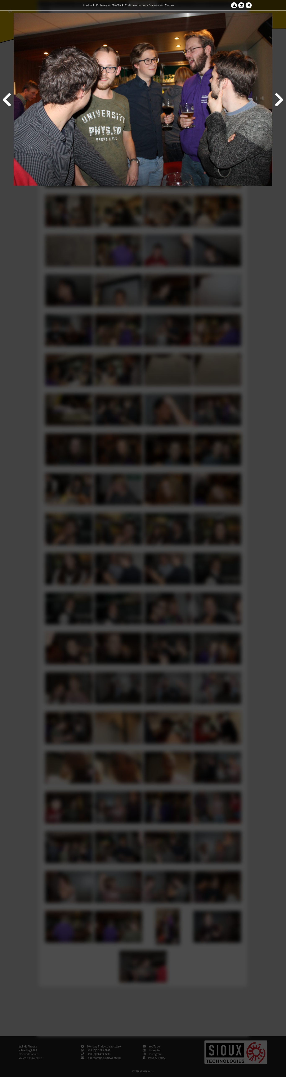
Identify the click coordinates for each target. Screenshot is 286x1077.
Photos (87, 5)
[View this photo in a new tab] (241, 5)
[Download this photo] (234, 5)
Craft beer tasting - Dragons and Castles (149, 5)
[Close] (249, 5)
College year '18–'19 (108, 5)
